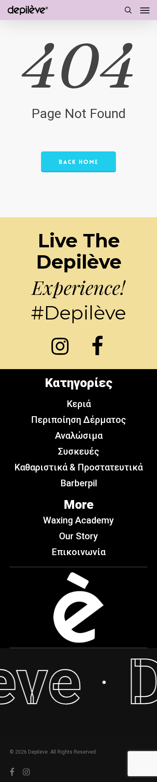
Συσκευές (78, 451)
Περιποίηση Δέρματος (78, 420)
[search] (128, 10)
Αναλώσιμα (79, 435)
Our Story (78, 536)
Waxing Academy (78, 520)
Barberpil (78, 483)
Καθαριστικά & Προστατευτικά (78, 467)
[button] (144, 10)
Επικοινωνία (78, 552)
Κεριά (79, 404)
